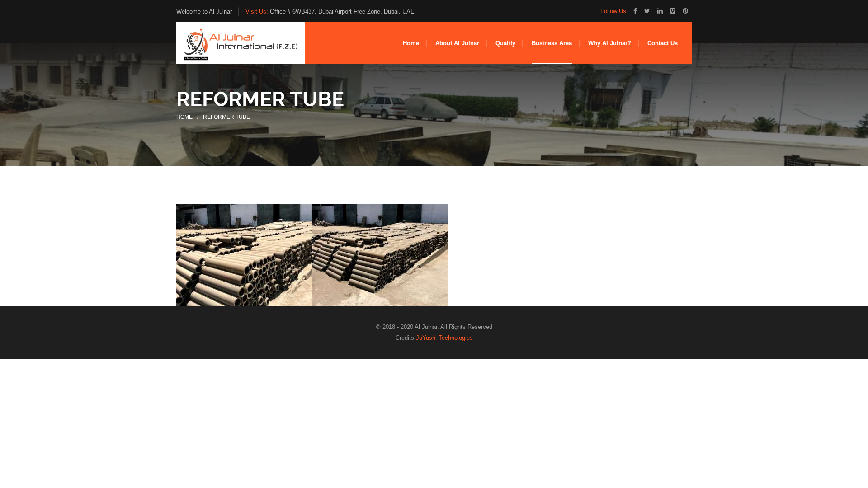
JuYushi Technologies (444, 337)
